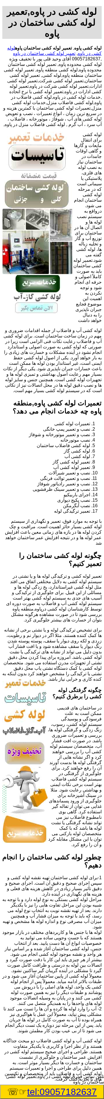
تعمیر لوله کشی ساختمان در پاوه (44, 53)
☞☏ (52, 1092)
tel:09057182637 (62, 1092)
